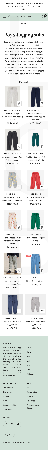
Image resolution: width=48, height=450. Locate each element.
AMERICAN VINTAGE (12, 110)
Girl (28, 361)
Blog (5, 401)
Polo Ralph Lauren (12, 278)
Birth (29, 352)
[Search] (9, 16)
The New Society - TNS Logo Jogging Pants (35, 158)
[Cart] (43, 16)
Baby (29, 356)
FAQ (28, 388)
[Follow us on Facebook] (6, 424)
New (29, 348)
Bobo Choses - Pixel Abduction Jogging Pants (12, 198)
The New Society (35, 154)
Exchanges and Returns (33, 406)
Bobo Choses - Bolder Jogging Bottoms (36, 198)
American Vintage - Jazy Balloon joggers (12, 158)
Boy (28, 365)
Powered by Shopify (22, 442)
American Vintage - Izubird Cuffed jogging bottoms (35, 117)
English (7, 435)
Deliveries (31, 401)
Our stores (7, 392)
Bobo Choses (12, 194)
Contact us (7, 409)
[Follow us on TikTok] (18, 424)
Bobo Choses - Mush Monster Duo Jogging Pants (12, 241)
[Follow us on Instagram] (12, 424)
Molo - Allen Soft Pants (35, 281)
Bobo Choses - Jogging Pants (35, 239)
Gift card (30, 374)
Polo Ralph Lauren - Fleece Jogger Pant (12, 282)
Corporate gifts (9, 405)
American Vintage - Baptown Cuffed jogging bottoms (12, 117)
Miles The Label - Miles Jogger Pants (12, 323)
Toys (29, 370)
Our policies (32, 392)
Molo (35, 278)
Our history (8, 388)
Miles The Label (12, 318)
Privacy (30, 396)
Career (6, 396)
